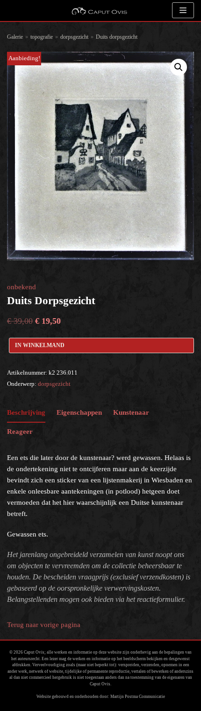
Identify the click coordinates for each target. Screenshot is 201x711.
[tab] (26, 413)
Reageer (20, 431)
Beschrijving (26, 412)
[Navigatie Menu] (183, 10)
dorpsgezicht (74, 37)
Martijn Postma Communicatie (137, 696)
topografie (41, 37)
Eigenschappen (79, 412)
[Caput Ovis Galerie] (99, 10)
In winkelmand (40, 345)
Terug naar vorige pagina (43, 624)
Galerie (15, 37)
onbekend (21, 287)
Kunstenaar (131, 412)
